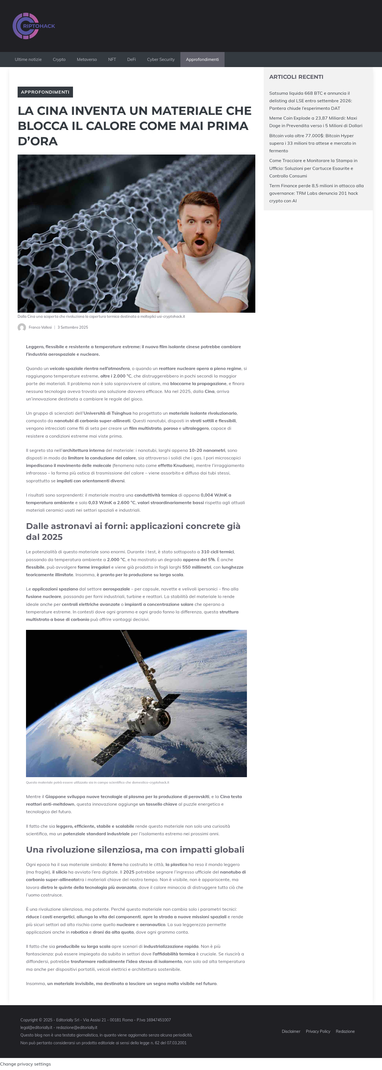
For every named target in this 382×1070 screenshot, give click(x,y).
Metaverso (87, 59)
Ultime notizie (28, 59)
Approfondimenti (202, 59)
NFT (112, 59)
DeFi (131, 59)
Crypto (59, 59)
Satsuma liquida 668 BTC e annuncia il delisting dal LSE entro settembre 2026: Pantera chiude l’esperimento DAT (310, 100)
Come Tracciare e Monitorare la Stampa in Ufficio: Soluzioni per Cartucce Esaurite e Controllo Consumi (313, 168)
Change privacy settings (25, 1064)
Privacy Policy (318, 1031)
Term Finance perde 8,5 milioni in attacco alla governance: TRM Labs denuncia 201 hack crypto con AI (316, 193)
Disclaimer (291, 1031)
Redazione (345, 1031)
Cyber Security (161, 59)
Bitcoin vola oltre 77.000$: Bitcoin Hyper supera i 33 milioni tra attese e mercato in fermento (312, 143)
